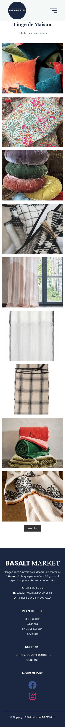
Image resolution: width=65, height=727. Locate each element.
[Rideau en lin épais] (32, 282)
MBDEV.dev (48, 717)
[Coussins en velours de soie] (32, 175)
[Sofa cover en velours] (32, 443)
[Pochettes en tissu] (32, 229)
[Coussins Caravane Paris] (32, 68)
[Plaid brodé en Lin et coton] (32, 496)
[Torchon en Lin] (32, 389)
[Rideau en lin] (32, 336)
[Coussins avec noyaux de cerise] (32, 122)
